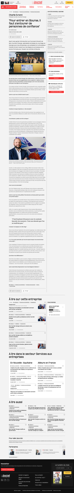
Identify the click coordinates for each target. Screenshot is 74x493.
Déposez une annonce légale (24, 478)
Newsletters (18, 3)
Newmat (17, 442)
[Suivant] (64, 447)
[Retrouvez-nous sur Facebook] (5, 480)
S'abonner (69, 2)
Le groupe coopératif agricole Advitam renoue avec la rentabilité (49, 440)
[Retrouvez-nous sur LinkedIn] (2, 480)
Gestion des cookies (57, 490)
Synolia (20, 442)
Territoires (40, 7)
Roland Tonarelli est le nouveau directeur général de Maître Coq (22, 440)
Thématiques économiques (22, 7)
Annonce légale (67, 7)
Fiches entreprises (49, 7)
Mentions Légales (17, 490)
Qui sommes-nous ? (40, 477)
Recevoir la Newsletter (7, 469)
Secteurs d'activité (31, 7)
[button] (15, 37)
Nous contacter (39, 475)
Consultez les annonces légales (24, 482)
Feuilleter (67, 476)
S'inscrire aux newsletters (41, 482)
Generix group (12, 442)
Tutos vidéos (38, 485)
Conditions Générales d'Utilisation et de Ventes (31, 490)
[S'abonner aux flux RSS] (8, 480)
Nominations (59, 7)
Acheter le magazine (24, 475)
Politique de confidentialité (47, 490)
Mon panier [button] (62, 3)
